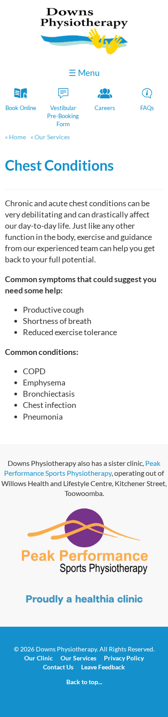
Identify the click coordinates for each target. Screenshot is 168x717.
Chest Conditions (59, 165)
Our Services (51, 137)
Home (17, 137)
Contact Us (58, 667)
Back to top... (84, 682)
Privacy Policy (124, 658)
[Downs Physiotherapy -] (84, 52)
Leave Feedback (103, 667)
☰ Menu (84, 72)
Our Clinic (38, 658)
